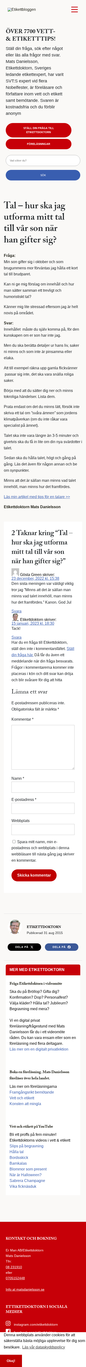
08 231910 (14, 1267)
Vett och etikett (22, 1098)
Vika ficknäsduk (23, 1186)
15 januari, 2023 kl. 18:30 (32, 623)
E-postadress (23, 800)
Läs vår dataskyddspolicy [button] (43, 1347)
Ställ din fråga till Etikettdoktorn (38, 130)
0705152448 (15, 1278)
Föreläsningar (38, 143)
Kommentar (22, 719)
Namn (17, 778)
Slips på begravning (26, 1146)
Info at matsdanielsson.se (25, 1289)
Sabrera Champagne (27, 1181)
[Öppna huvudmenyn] (74, 9)
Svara (16, 611)
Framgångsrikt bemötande (32, 1092)
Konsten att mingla (25, 1104)
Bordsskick (19, 1158)
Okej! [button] (11, 1361)
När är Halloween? (26, 1175)
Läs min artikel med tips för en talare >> (37, 497)
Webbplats (20, 821)
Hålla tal (17, 1152)
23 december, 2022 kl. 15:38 (35, 578)
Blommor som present (28, 1169)
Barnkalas (18, 1163)
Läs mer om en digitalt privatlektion (39, 1049)
